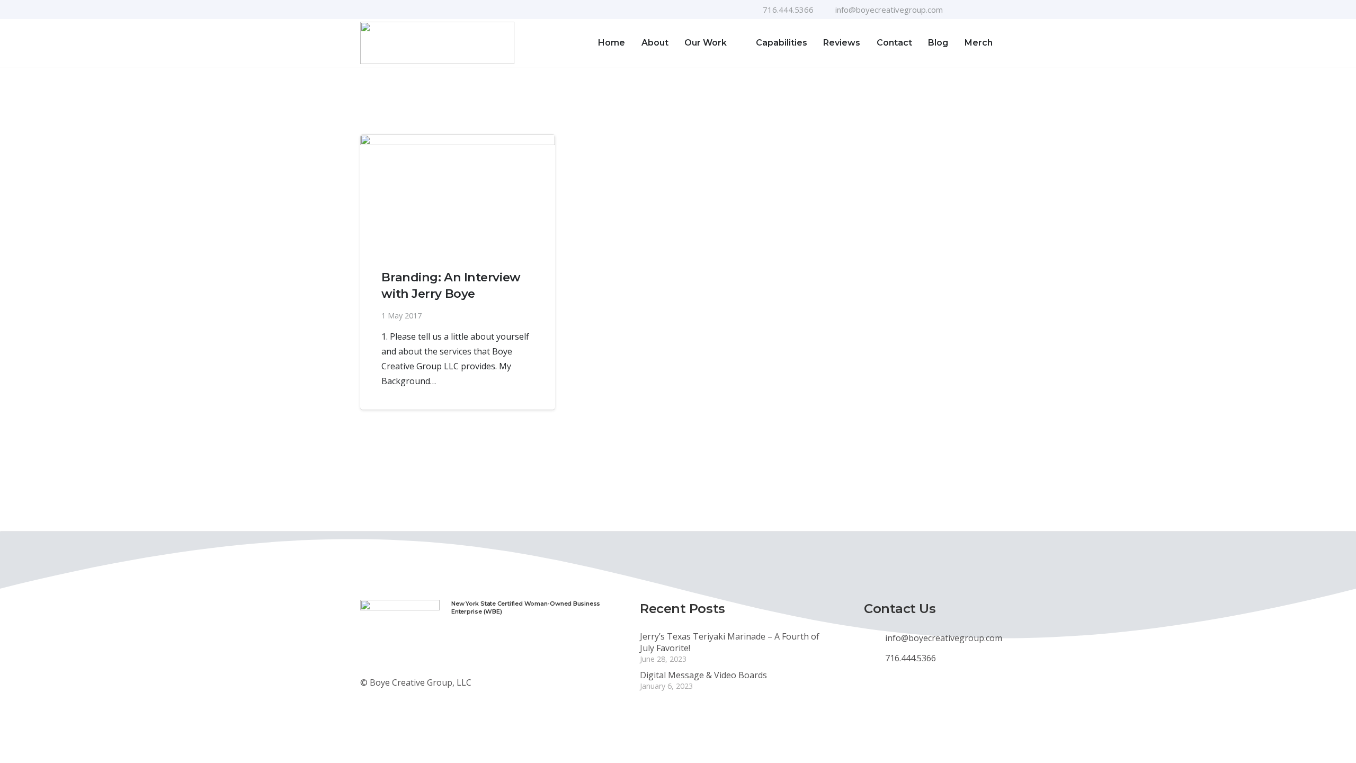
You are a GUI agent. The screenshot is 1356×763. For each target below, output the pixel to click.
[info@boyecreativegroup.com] (874, 638)
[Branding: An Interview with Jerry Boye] (457, 193)
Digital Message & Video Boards (703, 675)
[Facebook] (958, 9)
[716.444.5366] (874, 658)
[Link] (437, 43)
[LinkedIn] (992, 9)
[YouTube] (975, 9)
